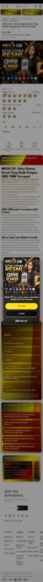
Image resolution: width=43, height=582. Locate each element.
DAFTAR (21, 306)
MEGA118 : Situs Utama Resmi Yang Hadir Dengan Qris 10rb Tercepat (21, 298)
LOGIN (22, 314)
